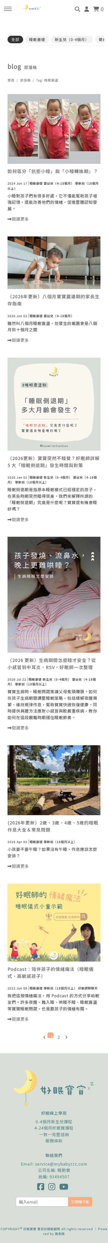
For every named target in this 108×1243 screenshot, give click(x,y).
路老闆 (60, 1233)
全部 (15, 39)
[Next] (65, 1035)
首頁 (11, 80)
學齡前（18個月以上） (31, 482)
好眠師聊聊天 (88, 988)
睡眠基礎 (37, 39)
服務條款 (54, 1141)
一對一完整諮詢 (54, 1134)
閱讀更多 (20, 219)
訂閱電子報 (80, 1201)
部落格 (25, 80)
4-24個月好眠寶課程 (54, 1128)
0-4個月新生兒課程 (54, 1121)
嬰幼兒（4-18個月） (59, 183)
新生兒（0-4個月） (72, 39)
